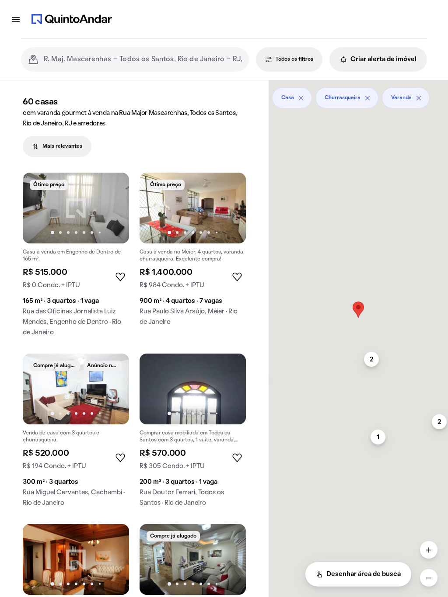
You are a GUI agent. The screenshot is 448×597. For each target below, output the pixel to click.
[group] (76, 258)
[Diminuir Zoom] (429, 578)
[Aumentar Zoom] (429, 550)
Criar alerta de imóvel (383, 59)
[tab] (57, 146)
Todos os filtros (294, 59)
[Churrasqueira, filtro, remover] (367, 97)
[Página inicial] (72, 19)
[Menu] (15, 19)
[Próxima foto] (113, 208)
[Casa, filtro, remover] (301, 97)
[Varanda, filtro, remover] (418, 97)
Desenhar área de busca (363, 574)
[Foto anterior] (38, 208)
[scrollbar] (358, 94)
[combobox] (143, 59)
